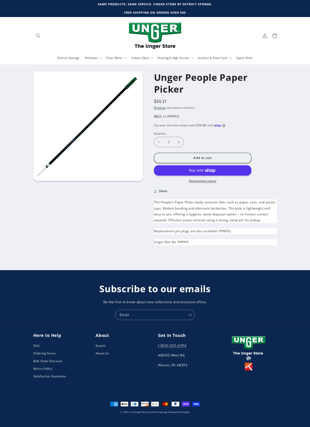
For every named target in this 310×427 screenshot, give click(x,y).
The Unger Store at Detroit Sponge (148, 412)
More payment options (203, 181)
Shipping (159, 107)
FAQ (36, 346)
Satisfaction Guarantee (49, 376)
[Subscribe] (190, 315)
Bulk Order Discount (47, 361)
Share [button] (163, 191)
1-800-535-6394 (172, 345)
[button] (38, 36)
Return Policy (42, 369)
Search (101, 346)
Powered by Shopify (178, 412)
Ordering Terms (44, 353)
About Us (102, 353)
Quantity (160, 133)
